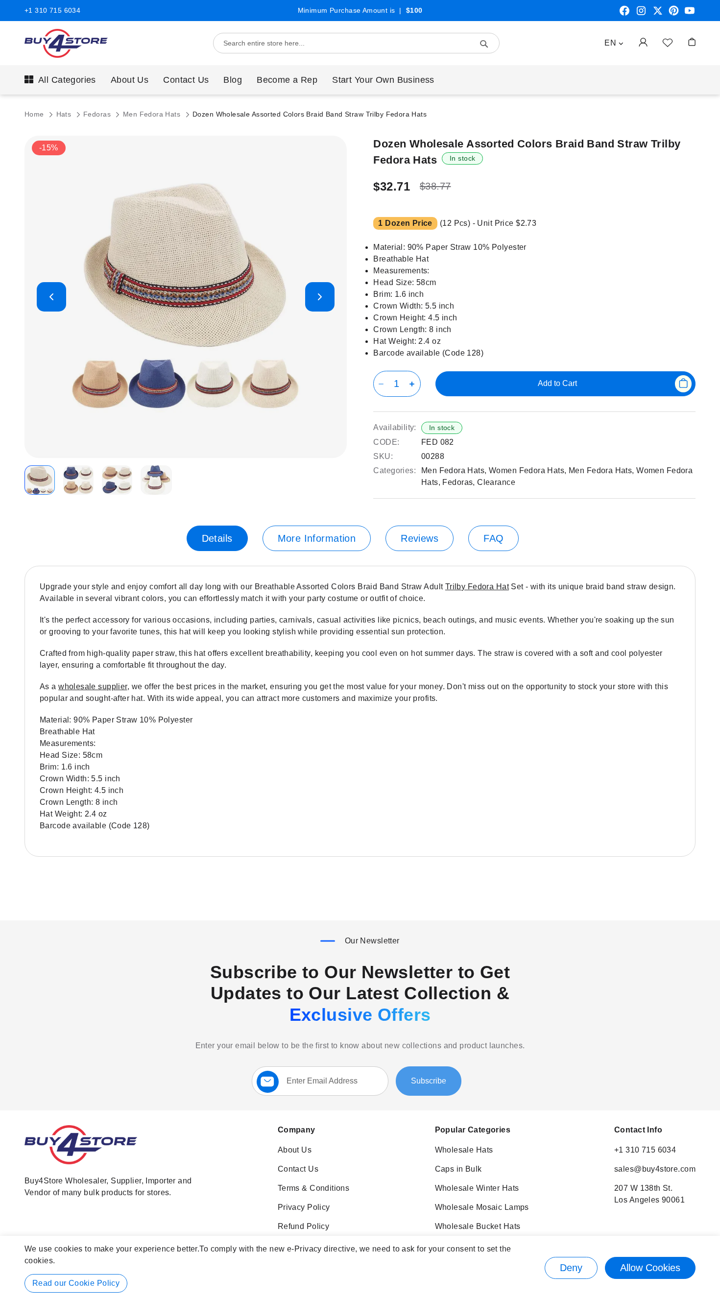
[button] (614, 43)
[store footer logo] (80, 1161)
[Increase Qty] (413, 383)
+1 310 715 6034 (52, 10)
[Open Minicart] (692, 42)
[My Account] (643, 42)
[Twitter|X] (658, 14)
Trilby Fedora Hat (477, 586)
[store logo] (66, 43)
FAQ (493, 538)
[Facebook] (624, 14)
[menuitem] (60, 80)
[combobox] (356, 43)
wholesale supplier (92, 686)
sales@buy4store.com (655, 1169)
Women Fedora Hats (526, 470)
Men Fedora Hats (153, 114)
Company (296, 1130)
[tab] (217, 538)
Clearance (496, 482)
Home (35, 114)
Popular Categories (473, 1130)
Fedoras (98, 114)
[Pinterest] (674, 14)
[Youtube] (690, 14)
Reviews (419, 538)
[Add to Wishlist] (667, 42)
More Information (317, 538)
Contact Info (638, 1130)
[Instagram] (641, 14)
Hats (64, 114)
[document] (360, 1268)
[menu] (360, 80)
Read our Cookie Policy (76, 1283)
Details (217, 538)
